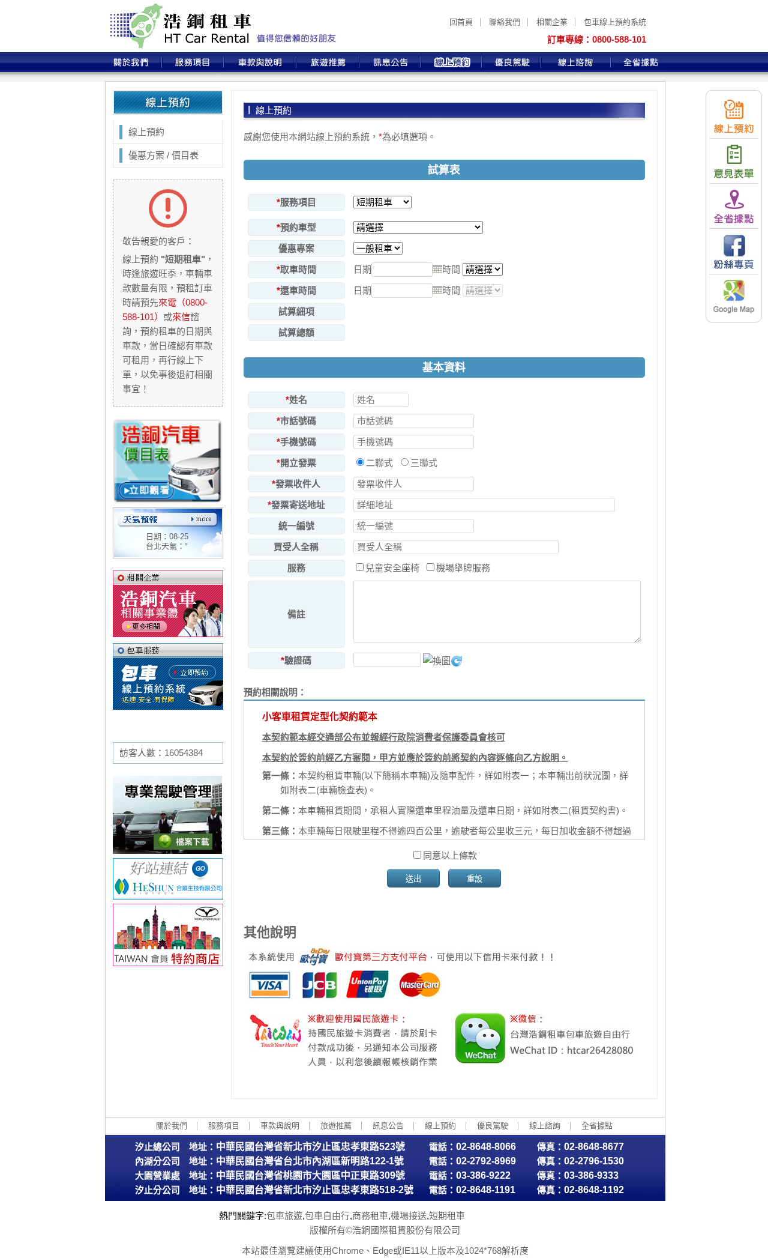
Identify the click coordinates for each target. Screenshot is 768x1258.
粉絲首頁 (733, 251)
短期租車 (447, 1216)
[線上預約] (451, 62)
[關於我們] (133, 62)
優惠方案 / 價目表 (163, 155)
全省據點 (733, 206)
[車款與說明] (260, 62)
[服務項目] (193, 62)
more (201, 520)
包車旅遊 (284, 1216)
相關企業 (552, 22)
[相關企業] (168, 603)
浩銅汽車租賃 (222, 26)
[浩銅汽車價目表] (168, 500)
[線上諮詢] (576, 62)
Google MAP (733, 296)
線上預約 (733, 116)
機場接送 (409, 1216)
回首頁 (461, 22)
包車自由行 (327, 1216)
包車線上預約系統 (615, 22)
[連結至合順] (168, 896)
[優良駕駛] (511, 62)
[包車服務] (168, 676)
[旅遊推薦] (327, 62)
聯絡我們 (504, 22)
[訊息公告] (390, 62)
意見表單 (733, 161)
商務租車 (370, 1216)
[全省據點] (638, 62)
